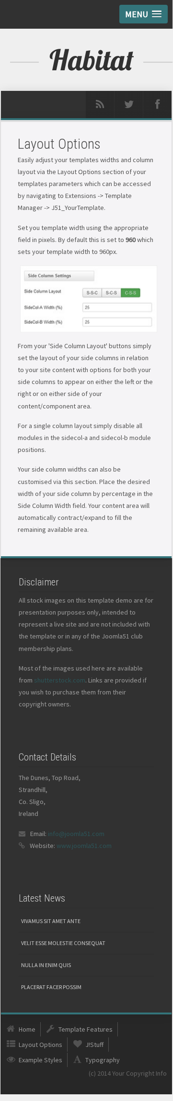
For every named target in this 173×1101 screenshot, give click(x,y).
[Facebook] (157, 104)
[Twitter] (128, 104)
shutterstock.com (59, 680)
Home (27, 1029)
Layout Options (40, 1044)
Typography (102, 1060)
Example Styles (40, 1060)
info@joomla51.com (76, 833)
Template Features (85, 1029)
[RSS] (100, 104)
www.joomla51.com (84, 845)
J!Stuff (94, 1044)
